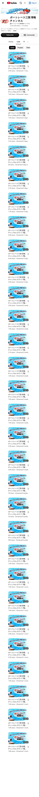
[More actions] (28, 66)
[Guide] (3, 3)
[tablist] (19, 41)
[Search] (21, 3)
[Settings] (25, 3)
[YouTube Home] (11, 3)
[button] (27, 41)
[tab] (10, 41)
